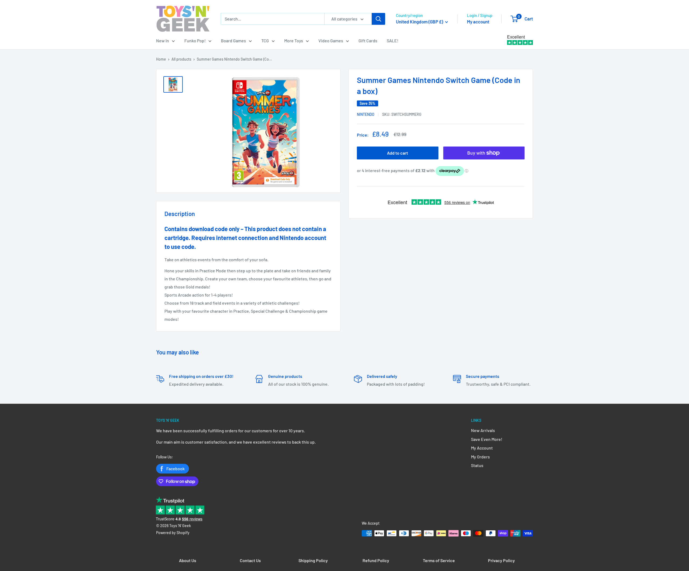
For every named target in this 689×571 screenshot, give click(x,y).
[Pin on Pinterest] (512, 114)
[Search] (378, 19)
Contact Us (250, 560)
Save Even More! (486, 439)
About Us (187, 560)
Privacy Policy (501, 560)
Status (477, 465)
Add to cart (397, 152)
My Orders (480, 456)
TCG (265, 40)
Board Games (233, 40)
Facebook (175, 468)
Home (161, 59)
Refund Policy (376, 560)
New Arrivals (483, 430)
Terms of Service (439, 560)
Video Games (330, 40)
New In (162, 40)
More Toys (293, 40)
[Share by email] (523, 114)
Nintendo (365, 114)
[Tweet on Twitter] (517, 114)
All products (181, 59)
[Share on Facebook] (507, 114)
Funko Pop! (195, 40)
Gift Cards (367, 40)
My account (478, 21)
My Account (482, 447)
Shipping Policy (313, 560)
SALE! (392, 40)
